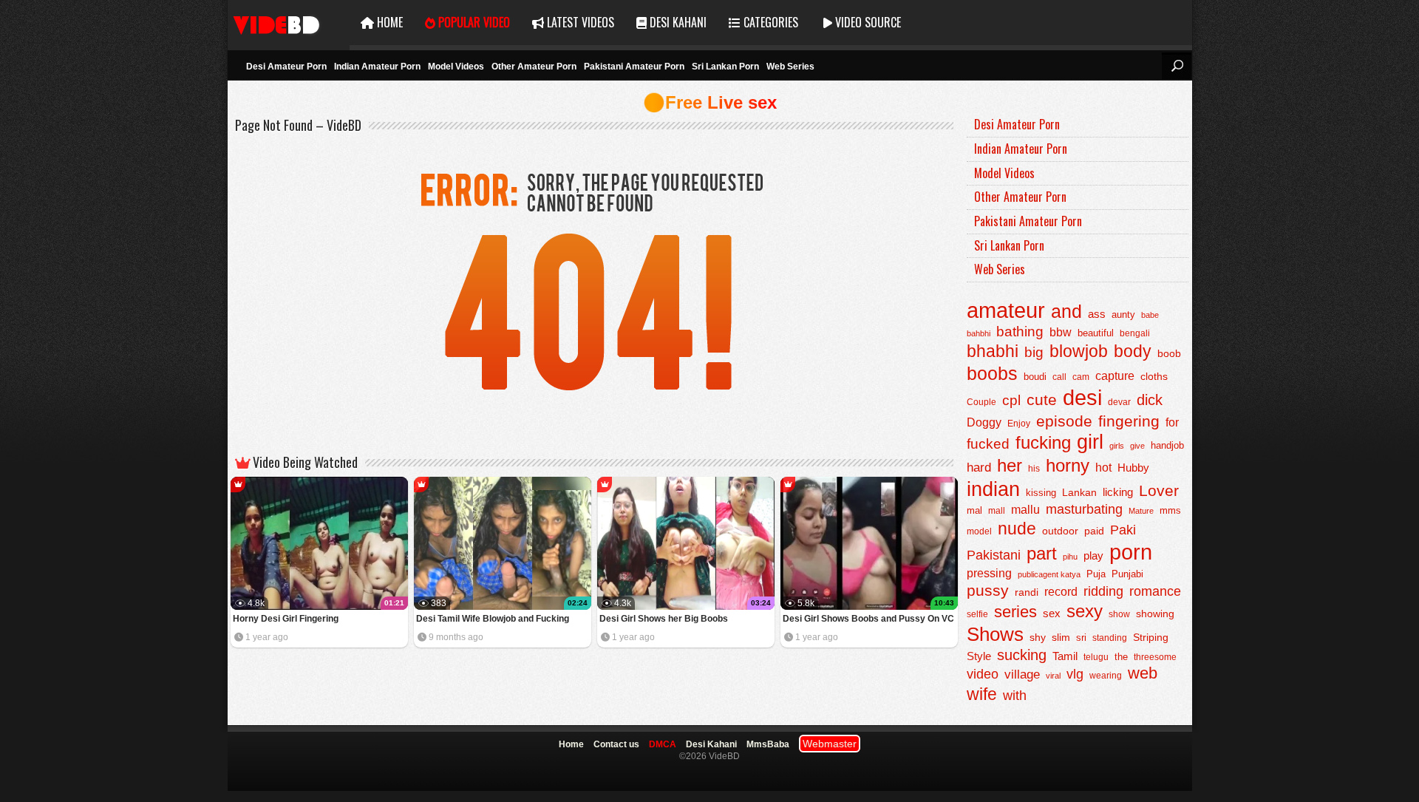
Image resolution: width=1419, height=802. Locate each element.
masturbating (1084, 509)
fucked (988, 444)
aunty (1123, 314)
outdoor (1060, 531)
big (1034, 352)
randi (1026, 592)
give (1137, 445)
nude (1017, 528)
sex (1052, 613)
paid (1094, 531)
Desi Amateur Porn (286, 66)
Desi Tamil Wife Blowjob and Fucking (492, 619)
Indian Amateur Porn (377, 66)
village (1022, 674)
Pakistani (994, 555)
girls (1116, 445)
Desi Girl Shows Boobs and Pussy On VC (868, 619)
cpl (1011, 400)
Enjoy (1018, 423)
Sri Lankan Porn (725, 66)
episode (1064, 420)
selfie (977, 614)
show (1119, 614)
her (1009, 465)
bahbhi (978, 333)
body (1132, 351)
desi (1082, 398)
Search (1176, 65)
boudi (1035, 376)
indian (993, 489)
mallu (1025, 509)
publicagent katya (1049, 574)
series (1015, 611)
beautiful (1096, 333)
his (1034, 468)
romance (1155, 591)
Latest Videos (579, 22)
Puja (1096, 574)
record (1061, 591)
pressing (989, 573)
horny (1067, 465)
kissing (1041, 493)
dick (1150, 400)
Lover (1159, 490)
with (1015, 695)
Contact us (616, 744)
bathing (1020, 331)
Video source (866, 22)
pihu (1070, 556)
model (979, 531)
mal (974, 510)
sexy (1084, 611)
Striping (1150, 637)
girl (1090, 442)
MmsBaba (767, 744)
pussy (988, 590)
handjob (1167, 446)
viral (1053, 675)
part (1042, 553)
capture (1114, 376)
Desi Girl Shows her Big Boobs (663, 619)
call (1059, 377)
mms (1170, 511)
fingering (1129, 420)
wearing (1105, 675)
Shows (995, 634)
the (1121, 657)
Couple (981, 402)
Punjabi (1127, 574)
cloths (1154, 376)
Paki (1123, 530)
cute (1042, 400)
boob (1169, 353)
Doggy (984, 422)
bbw (1060, 332)
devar (1119, 402)
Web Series (790, 66)
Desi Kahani (677, 22)
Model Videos (456, 66)
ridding (1103, 591)
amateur (1006, 310)
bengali (1135, 333)
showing (1155, 613)
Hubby (1133, 467)
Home (388, 22)
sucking (1022, 655)
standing (1109, 638)
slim (1061, 637)
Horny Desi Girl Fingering (285, 619)
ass (1097, 313)
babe (1150, 314)
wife (982, 694)
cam (1080, 377)
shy (1038, 637)
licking (1118, 492)
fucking (1043, 442)
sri (1081, 637)
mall (996, 510)
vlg (1074, 674)
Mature (1141, 510)
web (1142, 673)
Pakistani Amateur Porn (634, 66)
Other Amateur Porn (533, 66)
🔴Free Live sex (710, 102)
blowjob (1078, 351)
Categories (769, 22)
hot (1103, 467)
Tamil (1065, 656)
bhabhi (992, 351)
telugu (1096, 657)
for (1172, 422)
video (982, 674)
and (1066, 311)
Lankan (1079, 492)
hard (979, 468)
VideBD (289, 22)
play (1093, 555)
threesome (1155, 657)
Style (979, 656)
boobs (992, 373)
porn (1130, 552)
